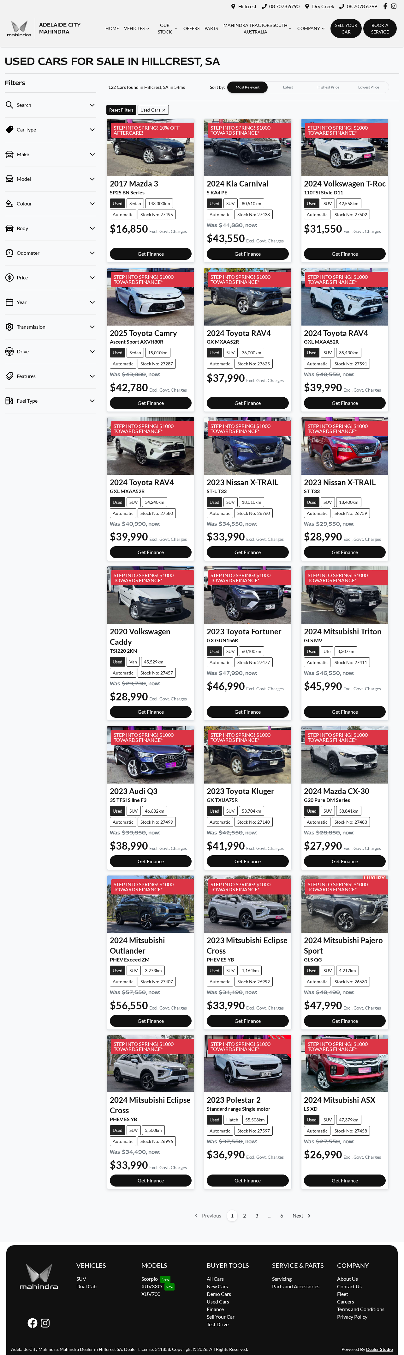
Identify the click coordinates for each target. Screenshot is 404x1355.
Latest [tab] (288, 87)
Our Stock (165, 28)
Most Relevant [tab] (247, 87)
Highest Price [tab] (328, 87)
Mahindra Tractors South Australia (255, 28)
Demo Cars (219, 1294)
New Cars (217, 1286)
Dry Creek (323, 6)
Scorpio (149, 1279)
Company (308, 28)
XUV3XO (151, 1286)
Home (112, 28)
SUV (81, 1279)
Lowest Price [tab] (368, 87)
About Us (347, 1279)
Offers (191, 28)
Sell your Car (346, 28)
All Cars (215, 1279)
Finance (215, 1309)
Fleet (342, 1294)
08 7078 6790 (284, 6)
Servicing (282, 1279)
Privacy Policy (352, 1317)
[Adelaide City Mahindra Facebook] (386, 6)
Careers (345, 1301)
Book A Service (380, 28)
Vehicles (134, 28)
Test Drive (218, 1324)
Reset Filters (121, 110)
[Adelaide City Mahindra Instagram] (395, 6)
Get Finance (151, 254)
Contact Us (349, 1286)
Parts (211, 28)
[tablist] (308, 87)
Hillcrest (247, 6)
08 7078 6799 (362, 6)
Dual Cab (86, 1286)
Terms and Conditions (360, 1309)
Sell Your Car (221, 1317)
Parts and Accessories (295, 1286)
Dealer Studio (379, 1349)
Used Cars (218, 1301)
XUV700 (150, 1294)
